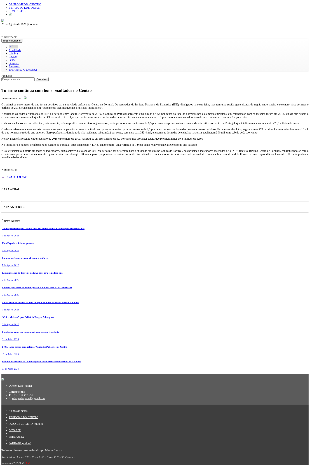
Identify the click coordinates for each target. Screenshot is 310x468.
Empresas (14, 66)
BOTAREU (15, 430)
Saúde (12, 59)
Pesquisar (6, 75)
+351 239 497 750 (22, 394)
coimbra (13, 53)
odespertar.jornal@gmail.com (28, 398)
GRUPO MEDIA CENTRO (25, 4)
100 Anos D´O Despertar (23, 69)
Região (13, 56)
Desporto (14, 63)
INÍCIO (13, 47)
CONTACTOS (17, 10)
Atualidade (15, 50)
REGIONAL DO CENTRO (23, 417)
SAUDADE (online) (20, 443)
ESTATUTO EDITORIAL (24, 7)
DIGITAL (15, 463)
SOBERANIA (16, 436)
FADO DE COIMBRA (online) (26, 423)
